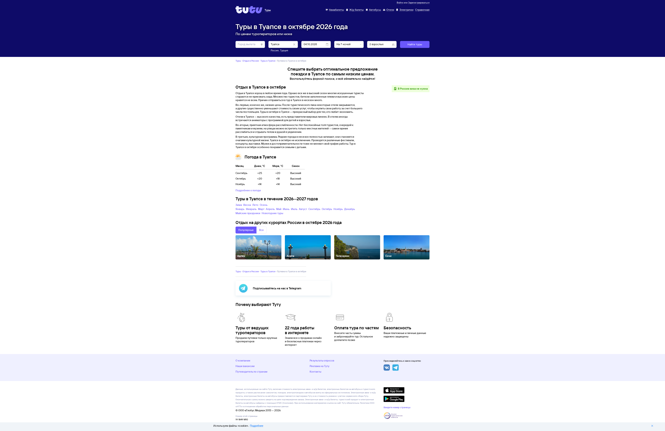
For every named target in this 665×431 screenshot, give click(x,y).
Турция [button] (284, 50)
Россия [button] (275, 50)
